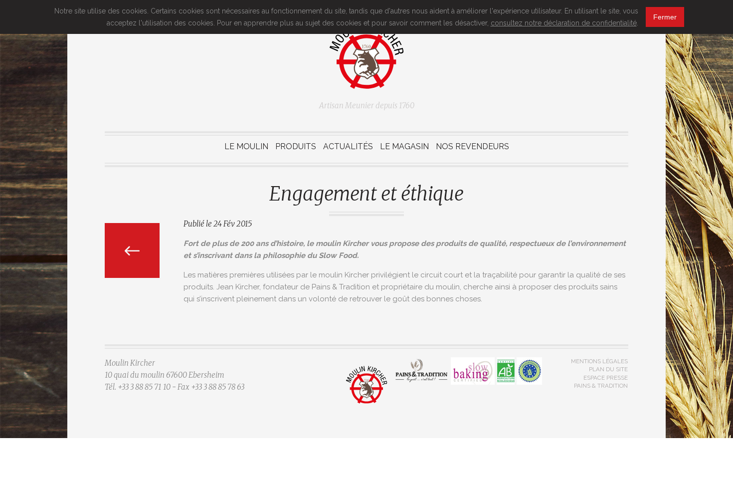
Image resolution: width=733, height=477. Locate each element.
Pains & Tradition (601, 385)
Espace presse (605, 377)
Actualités (348, 146)
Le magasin (404, 146)
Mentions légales (599, 361)
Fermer (665, 17)
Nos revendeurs (472, 146)
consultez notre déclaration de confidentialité (564, 23)
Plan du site (608, 369)
